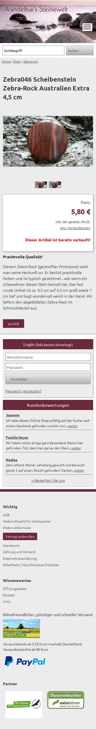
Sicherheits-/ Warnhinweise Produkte (31, 564)
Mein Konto (13, 24)
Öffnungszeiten (15, 588)
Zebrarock (30, 61)
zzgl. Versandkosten (75, 227)
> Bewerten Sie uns (48, 480)
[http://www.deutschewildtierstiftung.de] (23, 716)
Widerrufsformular (17, 527)
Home (6, 61)
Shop (17, 61)
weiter (73, 425)
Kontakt (10, 29)
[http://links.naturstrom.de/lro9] (65, 707)
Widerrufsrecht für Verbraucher (27, 521)
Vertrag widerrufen (20, 536)
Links (7, 601)
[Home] (35, 15)
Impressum (30, 29)
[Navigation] (87, 27)
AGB (6, 514)
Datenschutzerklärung (20, 558)
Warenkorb (36, 24)
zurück (13, 323)
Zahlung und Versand (19, 551)
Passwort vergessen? (23, 391)
